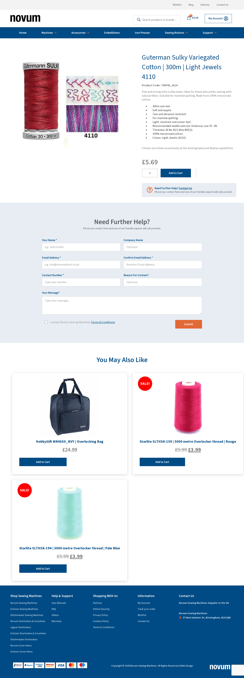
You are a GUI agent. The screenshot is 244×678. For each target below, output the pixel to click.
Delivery (205, 5)
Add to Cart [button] (43, 462)
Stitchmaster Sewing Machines (26, 615)
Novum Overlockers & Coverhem (27, 621)
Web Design (186, 666)
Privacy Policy (100, 615)
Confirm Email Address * (144, 258)
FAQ (54, 609)
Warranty (56, 621)
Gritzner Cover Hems (21, 651)
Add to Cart (176, 173)
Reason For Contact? (136, 275)
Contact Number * (59, 275)
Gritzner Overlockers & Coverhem (28, 633)
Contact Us (222, 5)
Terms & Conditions (103, 322)
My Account (144, 603)
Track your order (146, 609)
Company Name (133, 240)
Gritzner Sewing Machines (24, 609)
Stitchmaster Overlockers (24, 639)
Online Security (101, 609)
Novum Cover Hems (21, 645)
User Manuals (59, 603)
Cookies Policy (101, 621)
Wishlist (177, 5)
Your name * (55, 240)
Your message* (56, 293)
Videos (55, 615)
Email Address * (57, 258)
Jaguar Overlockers (20, 627)
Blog (191, 5)
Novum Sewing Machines (23, 603)
